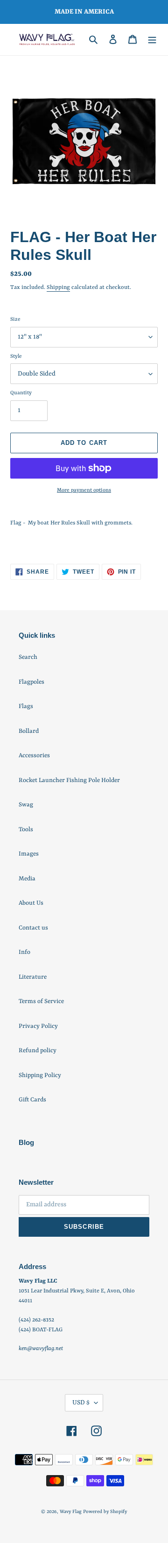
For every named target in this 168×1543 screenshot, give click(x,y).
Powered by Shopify (105, 1511)
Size (15, 320)
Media (27, 878)
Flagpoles (31, 682)
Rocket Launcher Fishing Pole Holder (69, 780)
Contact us (33, 927)
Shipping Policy (40, 1075)
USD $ (81, 1402)
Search (28, 657)
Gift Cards (32, 1099)
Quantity (21, 393)
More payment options (84, 490)
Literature (33, 977)
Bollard (29, 731)
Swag (26, 804)
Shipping (58, 287)
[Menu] (152, 40)
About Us (31, 903)
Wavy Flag (71, 1511)
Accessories (34, 755)
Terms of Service (41, 1001)
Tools (26, 829)
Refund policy (37, 1050)
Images (29, 853)
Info (24, 952)
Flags (26, 706)
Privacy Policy (38, 1026)
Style (16, 357)
